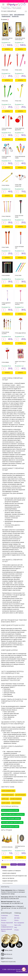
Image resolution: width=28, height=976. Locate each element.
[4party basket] (24, 4)
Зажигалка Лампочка (9, 692)
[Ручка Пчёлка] (7, 177)
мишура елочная (18, 664)
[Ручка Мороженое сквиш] (20, 149)
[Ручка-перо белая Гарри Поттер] (20, 29)
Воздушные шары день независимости (13, 814)
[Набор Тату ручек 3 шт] (20, 353)
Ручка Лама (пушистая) (10, 715)
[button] (2, 860)
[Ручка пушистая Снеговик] (7, 149)
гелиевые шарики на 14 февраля (11, 870)
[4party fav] (21, 4)
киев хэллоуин (16, 802)
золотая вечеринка (7, 883)
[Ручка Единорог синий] (7, 295)
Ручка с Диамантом (9, 717)
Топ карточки (21, 864)
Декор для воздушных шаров (10, 826)
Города (4, 867)
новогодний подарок (7, 794)
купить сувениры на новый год (13, 657)
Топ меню (13, 864)
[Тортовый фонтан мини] (20, 838)
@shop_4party (8, 950)
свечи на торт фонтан (8, 878)
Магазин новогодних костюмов (9, 628)
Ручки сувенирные (8, 11)
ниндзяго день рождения (9, 873)
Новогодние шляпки (9, 650)
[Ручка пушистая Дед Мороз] (20, 120)
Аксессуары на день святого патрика (12, 822)
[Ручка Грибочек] (7, 206)
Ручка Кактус (7, 689)
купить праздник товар (8, 790)
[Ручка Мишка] (7, 353)
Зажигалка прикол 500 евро (11, 713)
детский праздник (20, 794)
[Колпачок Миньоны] (7, 838)
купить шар (5, 798)
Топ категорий (5, 864)
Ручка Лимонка (8, 694)
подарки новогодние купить (10, 880)
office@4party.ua (8, 958)
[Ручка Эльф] (7, 60)
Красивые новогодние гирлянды (11, 818)
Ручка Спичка (7, 719)
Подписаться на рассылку (8, 961)
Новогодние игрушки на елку (13, 625)
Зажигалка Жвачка (9, 691)
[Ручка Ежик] (20, 267)
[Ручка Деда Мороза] (20, 324)
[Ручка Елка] (7, 91)
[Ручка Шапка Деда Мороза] (7, 120)
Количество (15, 16)
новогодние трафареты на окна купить (11, 635)
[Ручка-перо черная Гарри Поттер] (7, 29)
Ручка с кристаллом (9, 711)
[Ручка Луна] (20, 91)
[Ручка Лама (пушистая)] (20, 177)
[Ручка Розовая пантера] (20, 295)
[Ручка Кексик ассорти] (7, 324)
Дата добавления (19, 14)
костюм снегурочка (15, 798)
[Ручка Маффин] (7, 267)
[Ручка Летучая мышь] (20, 207)
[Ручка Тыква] (7, 238)
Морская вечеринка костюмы (10, 810)
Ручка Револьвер (8, 696)
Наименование (6, 16)
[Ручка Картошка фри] (20, 237)
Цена (11, 14)
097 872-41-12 (8, 954)
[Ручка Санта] (20, 60)
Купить (7, 49)
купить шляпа (6, 802)
